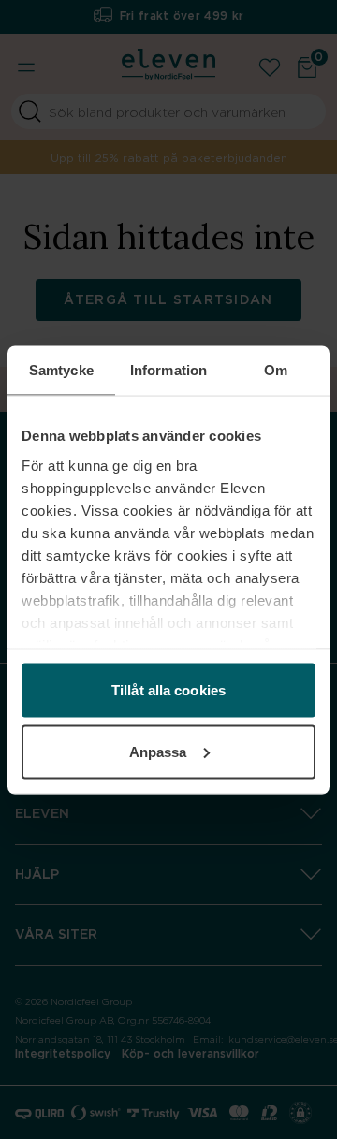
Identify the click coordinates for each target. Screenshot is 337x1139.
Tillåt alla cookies (168, 690)
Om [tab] (275, 369)
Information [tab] (168, 369)
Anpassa (158, 751)
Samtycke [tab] (61, 369)
